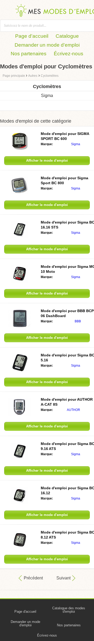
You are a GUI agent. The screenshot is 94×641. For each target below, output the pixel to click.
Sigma (47, 95)
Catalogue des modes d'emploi (68, 609)
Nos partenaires (28, 53)
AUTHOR (73, 410)
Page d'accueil (31, 36)
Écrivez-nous (68, 53)
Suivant (63, 578)
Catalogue (67, 36)
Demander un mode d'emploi (47, 45)
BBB (78, 321)
